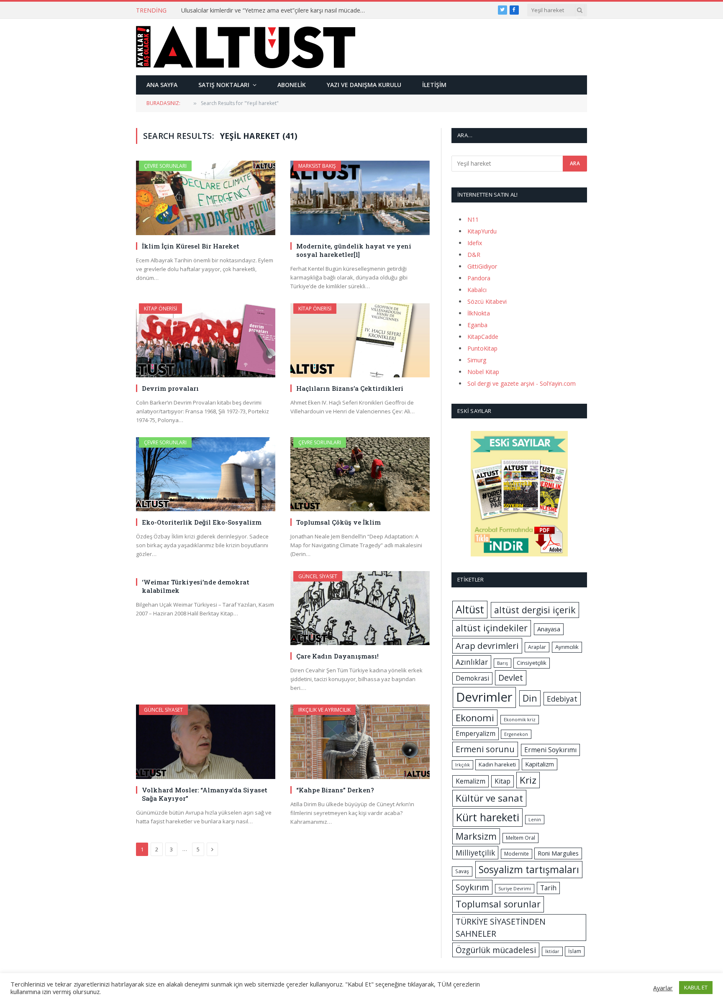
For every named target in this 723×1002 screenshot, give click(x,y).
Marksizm (476, 836)
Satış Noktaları (223, 85)
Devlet (510, 677)
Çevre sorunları (165, 165)
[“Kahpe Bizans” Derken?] (360, 742)
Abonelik (291, 85)
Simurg (476, 360)
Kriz (528, 780)
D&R (473, 255)
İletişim (434, 85)
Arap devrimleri (487, 645)
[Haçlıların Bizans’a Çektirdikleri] (360, 340)
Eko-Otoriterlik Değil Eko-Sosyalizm (202, 522)
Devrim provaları (170, 388)
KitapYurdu (482, 231)
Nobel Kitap (483, 372)
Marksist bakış (317, 165)
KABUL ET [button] (696, 987)
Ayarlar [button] (663, 988)
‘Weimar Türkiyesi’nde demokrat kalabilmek (195, 586)
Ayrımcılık (567, 647)
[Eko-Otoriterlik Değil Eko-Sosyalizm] (205, 474)
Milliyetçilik (475, 853)
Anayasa (548, 629)
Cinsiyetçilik (531, 662)
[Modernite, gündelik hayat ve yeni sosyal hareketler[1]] (360, 198)
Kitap (502, 781)
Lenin (534, 820)
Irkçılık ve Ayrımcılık (324, 709)
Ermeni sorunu (485, 749)
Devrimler (484, 697)
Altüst (470, 609)
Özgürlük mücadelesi (496, 950)
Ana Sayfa (161, 85)
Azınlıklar (472, 662)
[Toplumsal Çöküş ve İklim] (360, 474)
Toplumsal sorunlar (498, 904)
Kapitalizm (539, 764)
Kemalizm (470, 781)
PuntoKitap (482, 348)
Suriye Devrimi (514, 889)
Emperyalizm (475, 733)
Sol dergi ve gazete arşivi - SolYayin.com (521, 383)
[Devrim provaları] (205, 340)
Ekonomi (475, 717)
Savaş (462, 871)
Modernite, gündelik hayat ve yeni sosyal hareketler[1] (353, 250)
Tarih (548, 887)
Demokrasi (472, 678)
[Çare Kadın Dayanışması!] (360, 608)
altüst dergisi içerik (535, 610)
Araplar (537, 647)
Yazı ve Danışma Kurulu (364, 85)
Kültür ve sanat (489, 798)
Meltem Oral (520, 837)
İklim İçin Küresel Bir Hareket (190, 246)
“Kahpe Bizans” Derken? (335, 790)
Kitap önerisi (160, 308)
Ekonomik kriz (520, 720)
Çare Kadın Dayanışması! (337, 656)
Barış (502, 663)
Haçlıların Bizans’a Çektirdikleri (349, 388)
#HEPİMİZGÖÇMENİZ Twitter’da (225, 10)
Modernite (516, 853)
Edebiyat (562, 699)
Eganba (477, 325)
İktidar (552, 951)
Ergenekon (516, 734)
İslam (574, 951)
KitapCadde (482, 337)
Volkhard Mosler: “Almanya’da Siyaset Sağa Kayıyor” (204, 794)
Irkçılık (462, 765)
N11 (473, 219)
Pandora (478, 278)
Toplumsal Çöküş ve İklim (338, 522)
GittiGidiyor (482, 266)
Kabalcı (477, 290)
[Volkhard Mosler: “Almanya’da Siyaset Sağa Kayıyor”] (205, 742)
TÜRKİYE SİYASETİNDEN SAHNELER (501, 927)
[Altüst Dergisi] (245, 47)
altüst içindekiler (492, 628)
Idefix (474, 243)
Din (530, 698)
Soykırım (472, 887)
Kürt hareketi (487, 817)
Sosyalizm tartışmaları (529, 869)
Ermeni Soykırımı (550, 749)
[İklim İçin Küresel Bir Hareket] (205, 198)
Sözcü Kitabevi (487, 301)
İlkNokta (478, 313)
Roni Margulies (558, 853)
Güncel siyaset (317, 576)
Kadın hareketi (497, 764)
